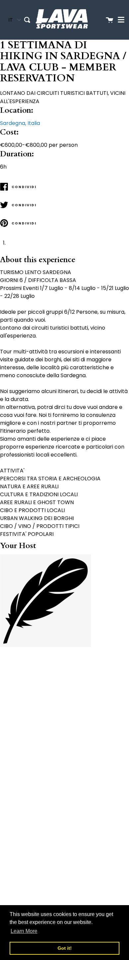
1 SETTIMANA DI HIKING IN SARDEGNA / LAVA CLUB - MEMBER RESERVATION (63, 62)
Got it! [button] (65, 948)
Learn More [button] (24, 931)
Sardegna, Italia (20, 123)
